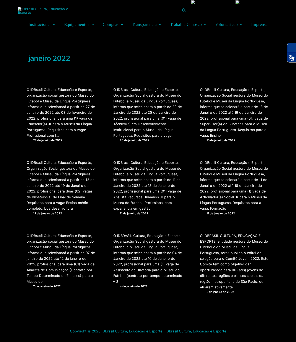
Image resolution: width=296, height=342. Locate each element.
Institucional (39, 24)
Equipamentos (76, 24)
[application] (53, 24)
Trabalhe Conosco (186, 24)
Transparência (144, 24)
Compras (111, 24)
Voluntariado (226, 24)
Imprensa (259, 24)
